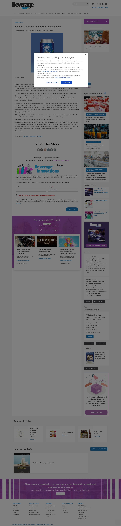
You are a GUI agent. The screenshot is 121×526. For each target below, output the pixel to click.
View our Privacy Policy (62, 78)
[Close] (85, 54)
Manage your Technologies (52, 82)
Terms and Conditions (49, 71)
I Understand (67, 82)
